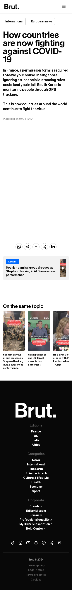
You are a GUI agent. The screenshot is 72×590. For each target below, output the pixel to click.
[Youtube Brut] (28, 542)
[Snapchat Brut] (36, 542)
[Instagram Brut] (20, 542)
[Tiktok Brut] (12, 542)
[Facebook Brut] (43, 542)
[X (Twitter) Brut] (51, 542)
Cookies (36, 580)
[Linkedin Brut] (59, 542)
